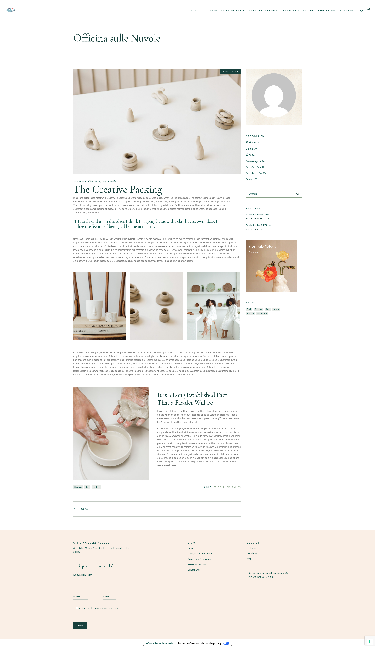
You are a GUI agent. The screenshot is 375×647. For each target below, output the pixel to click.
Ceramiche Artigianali (199, 559)
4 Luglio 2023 (254, 229)
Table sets (92, 181)
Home (191, 548)
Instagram (252, 548)
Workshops (348, 10)
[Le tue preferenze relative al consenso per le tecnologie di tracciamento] (370, 642)
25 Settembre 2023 (257, 218)
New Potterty (79, 181)
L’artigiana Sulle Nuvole (200, 553)
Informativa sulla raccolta (159, 643)
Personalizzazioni (197, 564)
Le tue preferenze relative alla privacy (199, 643)
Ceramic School (263, 246)
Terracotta (262, 313)
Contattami (194, 569)
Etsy (249, 558)
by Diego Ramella (107, 181)
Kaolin (276, 309)
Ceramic (78, 487)
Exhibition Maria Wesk (258, 214)
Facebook (252, 553)
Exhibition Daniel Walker (259, 225)
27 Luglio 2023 (230, 71)
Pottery (96, 487)
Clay (87, 487)
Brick (249, 309)
